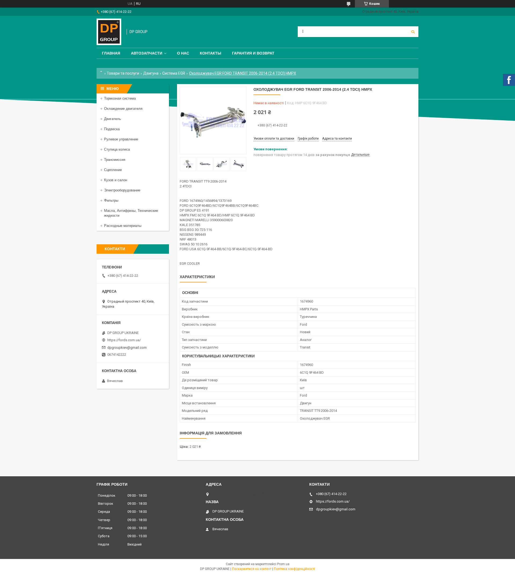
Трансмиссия (114, 160)
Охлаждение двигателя (123, 109)
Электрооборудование (122, 190)
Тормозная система (120, 98)
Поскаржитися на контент (251, 569)
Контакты (210, 53)
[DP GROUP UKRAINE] (109, 32)
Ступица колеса (117, 149)
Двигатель (112, 119)
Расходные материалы (122, 226)
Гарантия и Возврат (253, 53)
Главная (111, 53)
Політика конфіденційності (294, 569)
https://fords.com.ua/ (124, 340)
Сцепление (113, 170)
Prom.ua (283, 564)
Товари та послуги (123, 73)
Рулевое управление (121, 139)
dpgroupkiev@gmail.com (127, 348)
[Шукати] (413, 31)
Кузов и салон (115, 180)
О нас (183, 53)
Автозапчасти (146, 53)
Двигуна (151, 73)
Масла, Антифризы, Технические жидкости (131, 213)
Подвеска (112, 129)
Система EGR (173, 73)
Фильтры (111, 200)
